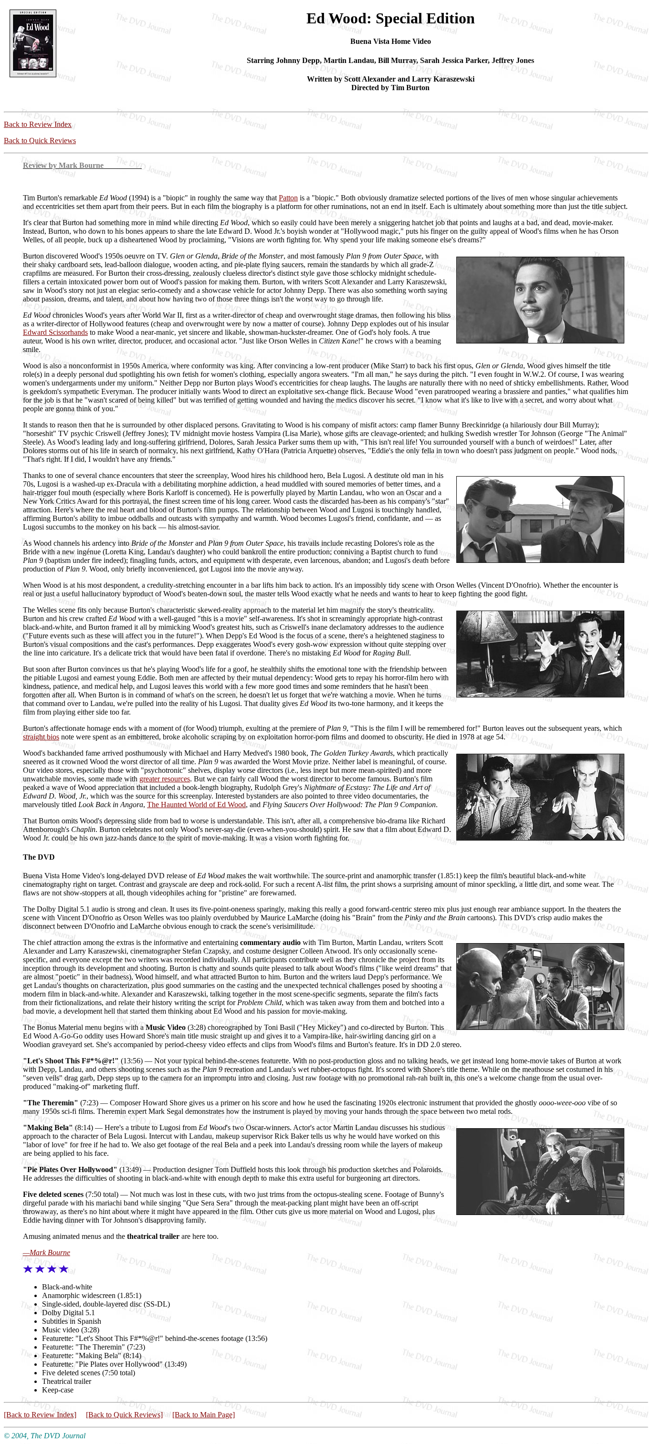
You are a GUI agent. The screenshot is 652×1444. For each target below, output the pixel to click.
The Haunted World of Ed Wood (196, 804)
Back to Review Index (38, 124)
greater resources (164, 779)
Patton (288, 198)
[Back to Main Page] (203, 1415)
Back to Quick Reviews (40, 140)
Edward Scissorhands (55, 332)
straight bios (41, 737)
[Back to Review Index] (40, 1415)
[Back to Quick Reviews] (124, 1415)
